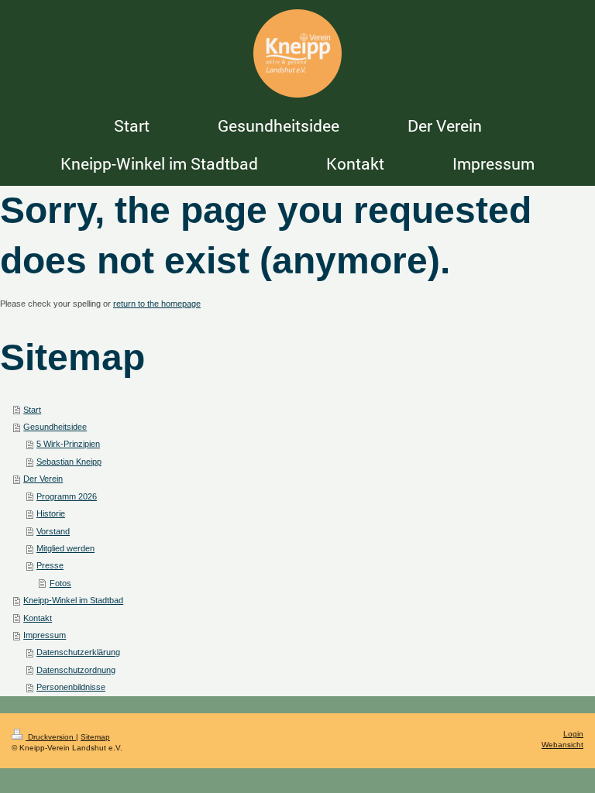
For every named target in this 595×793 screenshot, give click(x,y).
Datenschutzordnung (75, 670)
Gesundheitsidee (55, 426)
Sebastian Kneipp (68, 461)
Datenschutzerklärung (78, 652)
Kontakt (37, 618)
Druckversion (51, 737)
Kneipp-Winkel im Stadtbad (73, 600)
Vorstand (53, 531)
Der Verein (43, 478)
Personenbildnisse (70, 687)
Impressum (44, 635)
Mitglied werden (65, 548)
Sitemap (95, 737)
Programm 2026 (66, 496)
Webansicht (562, 744)
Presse (50, 565)
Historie (50, 513)
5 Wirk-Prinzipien (68, 443)
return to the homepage (157, 303)
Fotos (60, 583)
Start (32, 409)
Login (573, 733)
